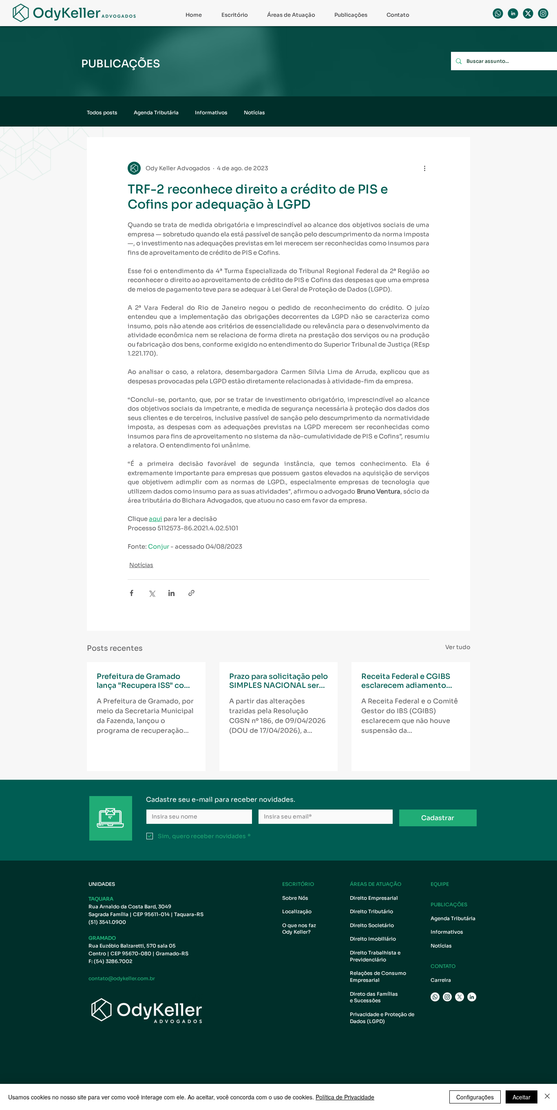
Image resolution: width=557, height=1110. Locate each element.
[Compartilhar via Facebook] (131, 593)
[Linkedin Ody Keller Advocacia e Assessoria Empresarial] (513, 13)
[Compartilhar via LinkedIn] (171, 593)
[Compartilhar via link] (191, 593)
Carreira (441, 980)
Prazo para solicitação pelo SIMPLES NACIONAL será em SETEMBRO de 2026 (278, 681)
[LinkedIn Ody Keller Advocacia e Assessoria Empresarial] (471, 996)
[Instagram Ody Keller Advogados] (543, 13)
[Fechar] (547, 1096)
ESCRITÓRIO (298, 884)
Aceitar (521, 1097)
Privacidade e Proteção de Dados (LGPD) (382, 1017)
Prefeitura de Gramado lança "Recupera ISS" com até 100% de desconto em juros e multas (145, 681)
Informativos (211, 112)
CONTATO (443, 966)
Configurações (475, 1097)
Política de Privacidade (345, 1097)
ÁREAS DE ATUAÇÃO (375, 884)
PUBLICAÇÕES (449, 904)
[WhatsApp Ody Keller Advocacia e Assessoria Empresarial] (498, 13)
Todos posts (102, 112)
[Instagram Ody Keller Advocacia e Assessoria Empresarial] (447, 996)
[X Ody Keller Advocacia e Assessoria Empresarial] (528, 13)
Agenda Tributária (156, 112)
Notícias (254, 112)
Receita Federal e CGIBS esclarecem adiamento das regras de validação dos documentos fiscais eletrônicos (405, 681)
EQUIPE (440, 884)
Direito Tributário (371, 911)
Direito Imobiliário (373, 939)
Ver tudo (457, 647)
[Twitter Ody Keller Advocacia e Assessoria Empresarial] (459, 996)
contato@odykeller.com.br (121, 978)
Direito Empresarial (374, 898)
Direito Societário (372, 925)
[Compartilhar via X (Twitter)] (151, 593)
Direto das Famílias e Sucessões (374, 997)
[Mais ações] (424, 168)
